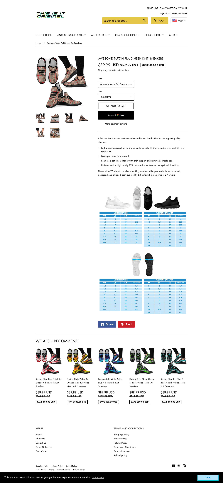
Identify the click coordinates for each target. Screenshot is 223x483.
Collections (44, 35)
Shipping (102, 70)
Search (39, 434)
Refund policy (120, 455)
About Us (40, 438)
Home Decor (153, 35)
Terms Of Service (44, 447)
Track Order (41, 451)
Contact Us (41, 443)
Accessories (99, 35)
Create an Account (179, 13)
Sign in (163, 13)
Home (38, 43)
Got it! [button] (208, 477)
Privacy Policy (120, 438)
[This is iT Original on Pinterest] (179, 466)
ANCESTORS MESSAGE (70, 35)
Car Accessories (126, 35)
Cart (161, 20)
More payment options (116, 123)
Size (100, 91)
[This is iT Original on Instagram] (184, 466)
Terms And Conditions (124, 447)
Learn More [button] (98, 477)
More (172, 35)
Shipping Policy (121, 434)
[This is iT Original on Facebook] (173, 466)
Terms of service (122, 451)
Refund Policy (120, 443)
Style (100, 78)
